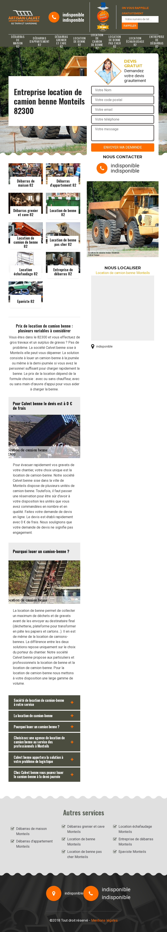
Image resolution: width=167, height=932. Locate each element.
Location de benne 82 (79, 41)
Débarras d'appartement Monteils (34, 844)
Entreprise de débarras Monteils (136, 841)
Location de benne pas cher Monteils (84, 854)
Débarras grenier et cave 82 (61, 41)
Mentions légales (104, 920)
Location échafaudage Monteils (135, 829)
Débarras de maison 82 (17, 41)
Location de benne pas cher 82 (115, 41)
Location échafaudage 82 (135, 41)
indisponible (73, 14)
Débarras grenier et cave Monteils (86, 829)
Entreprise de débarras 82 (156, 41)
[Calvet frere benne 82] (24, 17)
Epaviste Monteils (132, 852)
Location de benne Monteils (81, 841)
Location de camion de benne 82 (97, 41)
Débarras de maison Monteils (31, 831)
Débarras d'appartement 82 (40, 41)
